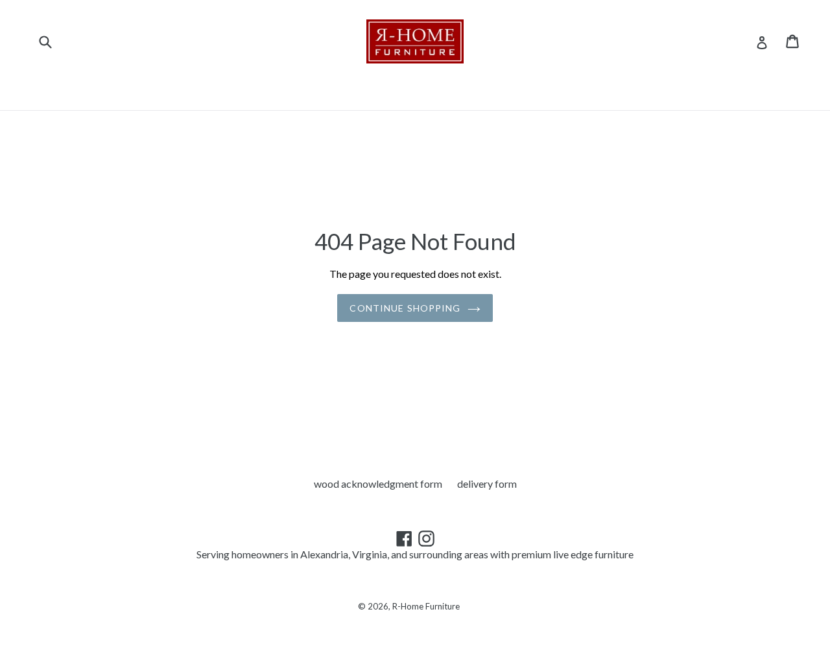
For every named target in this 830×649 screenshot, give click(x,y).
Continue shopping (405, 307)
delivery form (487, 483)
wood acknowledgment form (378, 483)
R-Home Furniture (426, 606)
